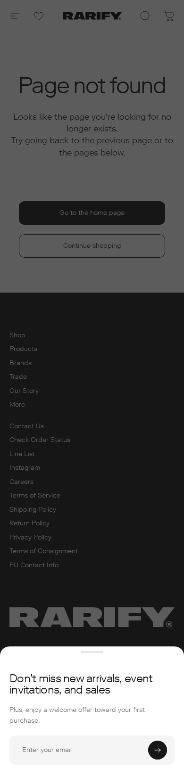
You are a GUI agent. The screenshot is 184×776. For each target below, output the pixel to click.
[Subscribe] (157, 750)
